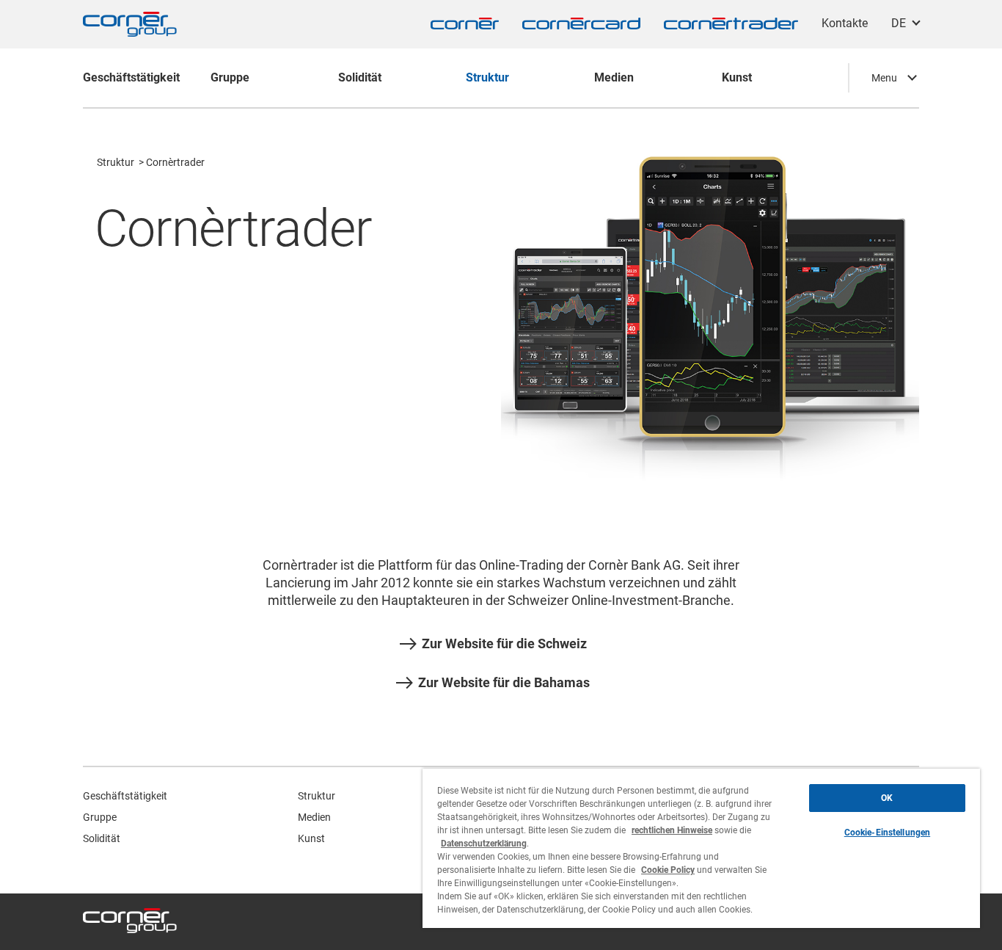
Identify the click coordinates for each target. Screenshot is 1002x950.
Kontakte (845, 23)
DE (898, 23)
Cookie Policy (668, 870)
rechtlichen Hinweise (672, 830)
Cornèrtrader (175, 162)
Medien (314, 817)
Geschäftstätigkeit (125, 796)
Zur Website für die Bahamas (504, 682)
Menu (884, 78)
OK (887, 798)
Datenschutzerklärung (484, 843)
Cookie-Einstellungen (887, 832)
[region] (701, 848)
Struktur (115, 162)
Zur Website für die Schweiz (504, 643)
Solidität (101, 838)
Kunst (311, 838)
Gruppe (100, 817)
